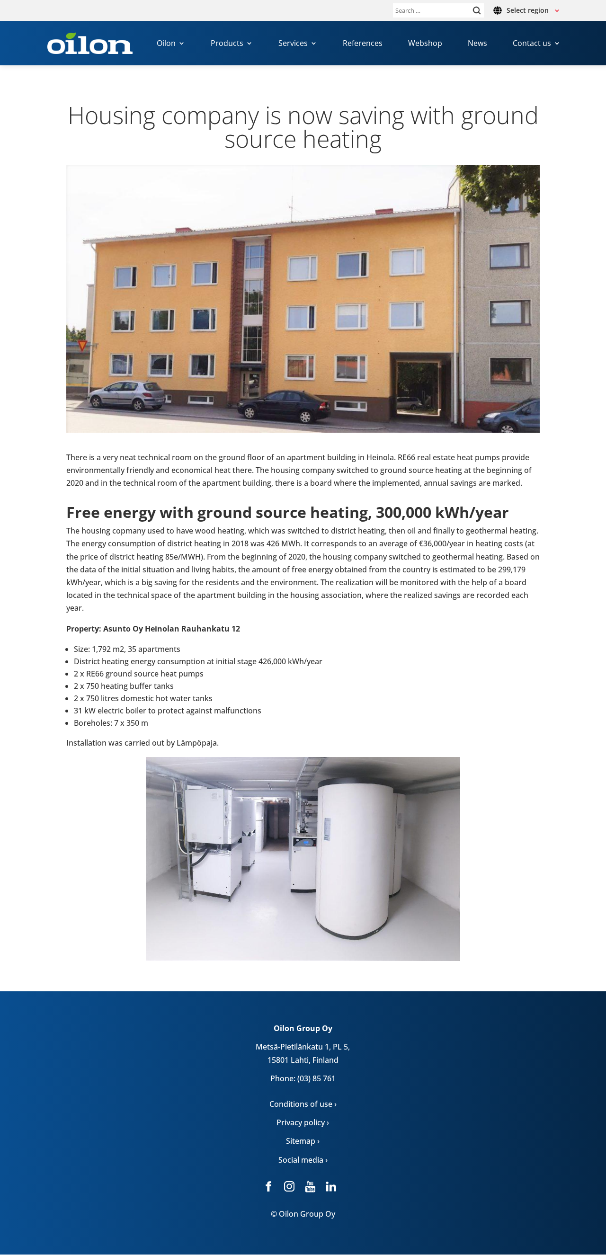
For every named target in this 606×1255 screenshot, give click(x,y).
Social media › (303, 1160)
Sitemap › (303, 1141)
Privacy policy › (302, 1122)
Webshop (425, 44)
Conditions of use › (303, 1104)
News (477, 44)
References (363, 44)
